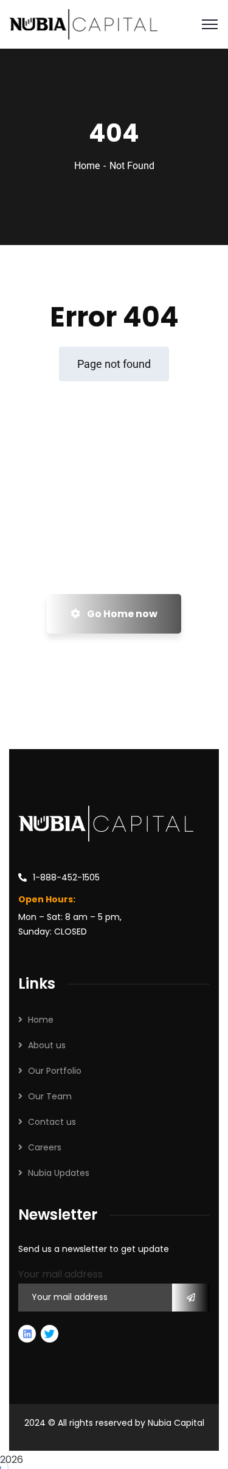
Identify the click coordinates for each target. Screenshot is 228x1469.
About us (47, 1045)
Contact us (52, 1122)
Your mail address (60, 1274)
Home (87, 165)
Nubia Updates (58, 1173)
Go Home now (121, 614)
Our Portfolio (54, 1071)
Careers (44, 1147)
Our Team (50, 1096)
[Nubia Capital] (83, 23)
